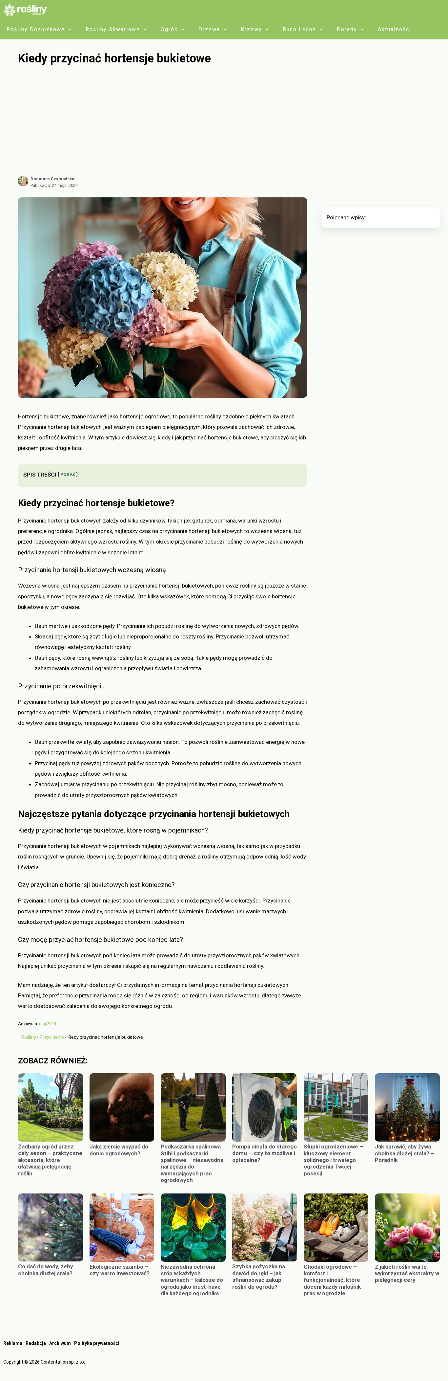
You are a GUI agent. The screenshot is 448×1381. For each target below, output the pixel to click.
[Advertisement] (229, 121)
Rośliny (28, 1037)
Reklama (12, 1343)
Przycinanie (52, 1037)
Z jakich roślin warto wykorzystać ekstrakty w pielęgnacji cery (407, 1273)
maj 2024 (47, 1023)
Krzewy (251, 29)
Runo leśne (299, 29)
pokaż (67, 474)
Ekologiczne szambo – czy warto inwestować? (120, 1270)
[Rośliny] (27, 10)
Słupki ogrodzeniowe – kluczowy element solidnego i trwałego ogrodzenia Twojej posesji (333, 1160)
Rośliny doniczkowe (36, 29)
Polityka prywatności (96, 1343)
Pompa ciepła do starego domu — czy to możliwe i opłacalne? (264, 1153)
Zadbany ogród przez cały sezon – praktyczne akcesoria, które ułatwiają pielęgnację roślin (50, 1160)
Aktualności (394, 29)
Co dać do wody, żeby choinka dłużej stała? (45, 1269)
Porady (347, 29)
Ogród (169, 29)
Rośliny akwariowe (113, 29)
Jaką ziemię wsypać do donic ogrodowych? (119, 1149)
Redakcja (36, 1343)
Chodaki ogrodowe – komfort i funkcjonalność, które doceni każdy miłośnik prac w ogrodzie (332, 1280)
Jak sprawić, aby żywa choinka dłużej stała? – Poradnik (404, 1153)
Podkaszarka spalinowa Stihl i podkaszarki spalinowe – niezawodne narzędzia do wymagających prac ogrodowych (192, 1163)
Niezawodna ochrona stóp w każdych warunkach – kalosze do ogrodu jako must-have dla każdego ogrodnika (192, 1280)
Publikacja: (54, 185)
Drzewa (209, 29)
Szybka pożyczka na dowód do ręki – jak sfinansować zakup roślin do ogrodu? (258, 1276)
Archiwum (60, 1343)
